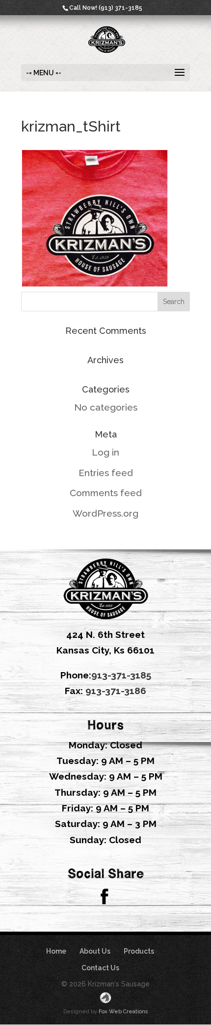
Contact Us (100, 968)
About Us (94, 951)
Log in (105, 452)
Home (56, 951)
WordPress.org (105, 513)
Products (139, 951)
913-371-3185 (121, 675)
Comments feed (106, 492)
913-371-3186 (115, 690)
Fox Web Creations (123, 1011)
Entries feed (106, 472)
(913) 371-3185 (120, 7)
